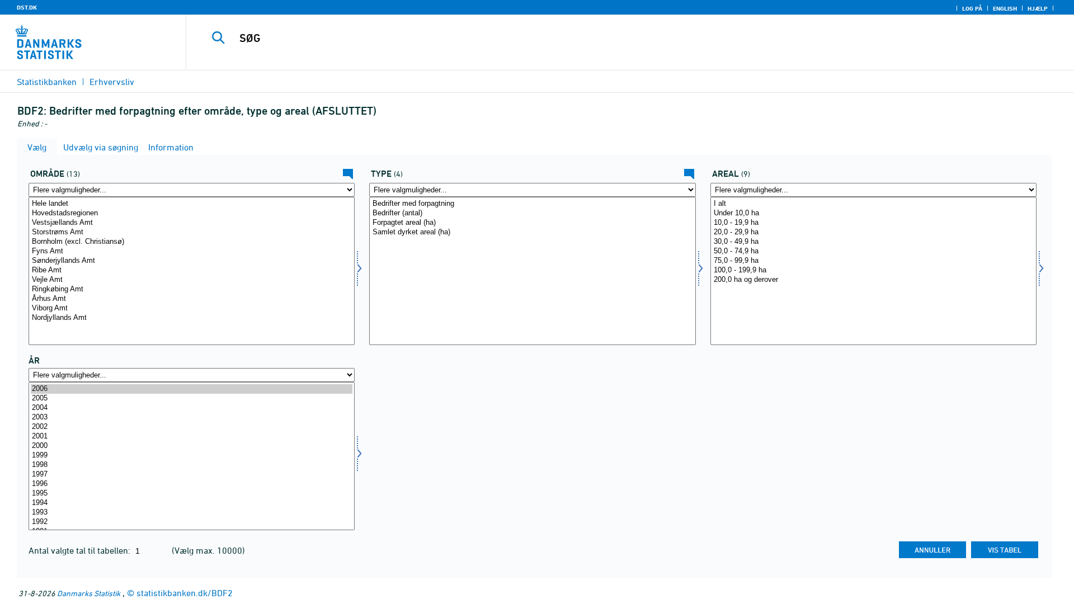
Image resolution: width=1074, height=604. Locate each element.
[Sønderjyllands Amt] (191, 261)
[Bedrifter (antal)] (532, 213)
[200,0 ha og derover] (873, 280)
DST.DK (27, 7)
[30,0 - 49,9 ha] (873, 242)
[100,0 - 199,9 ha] (873, 270)
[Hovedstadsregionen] (191, 213)
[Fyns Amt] (191, 251)
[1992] (191, 522)
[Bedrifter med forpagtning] (532, 204)
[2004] (191, 408)
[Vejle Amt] (191, 280)
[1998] (191, 465)
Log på (972, 8)
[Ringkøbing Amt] (191, 289)
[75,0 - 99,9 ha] (873, 261)
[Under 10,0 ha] (873, 213)
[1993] (191, 512)
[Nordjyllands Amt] (191, 318)
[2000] (191, 446)
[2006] (191, 389)
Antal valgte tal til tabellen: (81, 550)
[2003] (191, 417)
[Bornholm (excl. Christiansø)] (191, 242)
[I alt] (873, 204)
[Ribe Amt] (191, 270)
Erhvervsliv (112, 82)
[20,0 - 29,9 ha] (873, 232)
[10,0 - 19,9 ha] (873, 223)
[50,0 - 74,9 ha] (873, 251)
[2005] (191, 398)
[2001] (191, 436)
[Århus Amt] (191, 299)
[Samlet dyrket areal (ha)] (532, 232)
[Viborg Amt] (191, 308)
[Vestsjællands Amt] (191, 223)
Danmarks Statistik (88, 593)
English (1005, 8)
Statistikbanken (47, 82)
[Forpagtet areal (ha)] (532, 223)
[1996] (191, 484)
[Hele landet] (191, 204)
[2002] (191, 427)
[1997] (191, 474)
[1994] (191, 503)
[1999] (191, 455)
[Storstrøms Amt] (191, 232)
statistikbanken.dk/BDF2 (184, 593)
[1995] (191, 493)
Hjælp (1038, 8)
